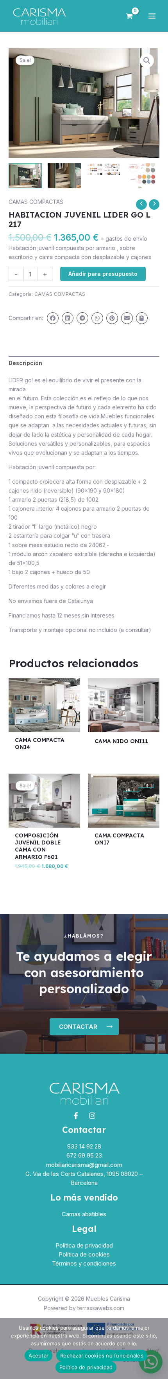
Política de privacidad (84, 1245)
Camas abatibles (84, 1214)
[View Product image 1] (25, 175)
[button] (147, 61)
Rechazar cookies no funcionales (101, 1355)
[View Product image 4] (142, 175)
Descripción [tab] (25, 363)
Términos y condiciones (84, 1263)
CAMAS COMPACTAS (36, 201)
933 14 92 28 (84, 1146)
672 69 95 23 (84, 1155)
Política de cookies (84, 1254)
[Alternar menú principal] (152, 16)
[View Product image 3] (103, 169)
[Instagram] (92, 1115)
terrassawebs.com (100, 1308)
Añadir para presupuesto (103, 273)
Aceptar (38, 1355)
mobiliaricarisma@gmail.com (84, 1164)
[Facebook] (75, 1115)
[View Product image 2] (64, 175)
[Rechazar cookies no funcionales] (158, 1348)
